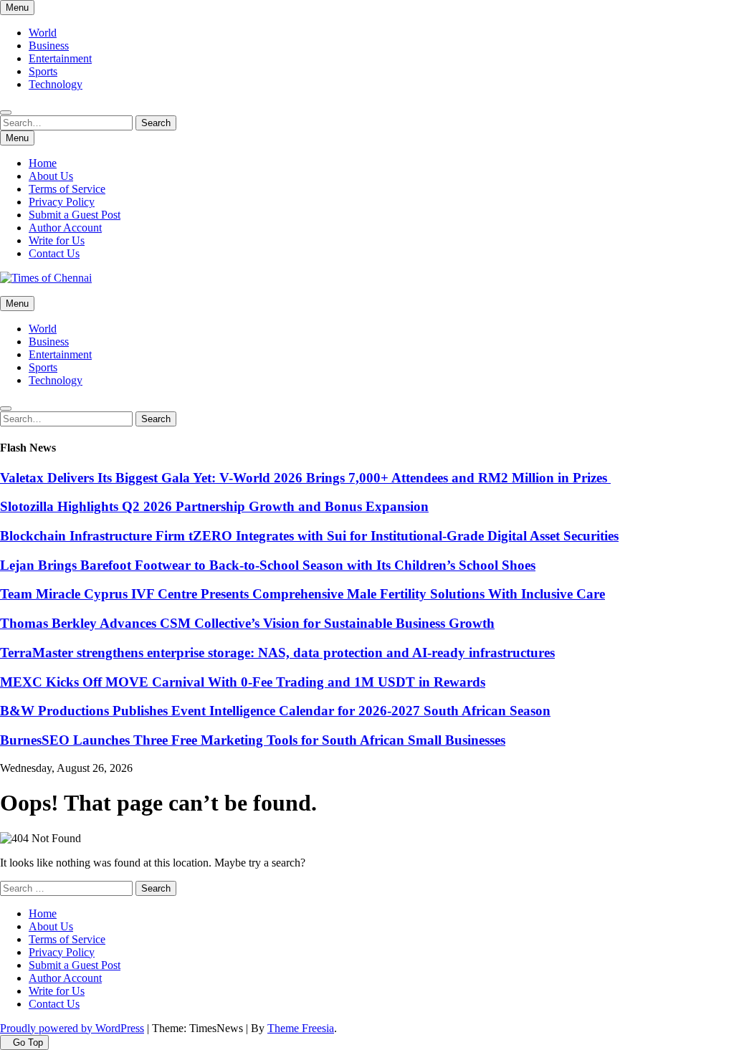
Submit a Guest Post (74, 215)
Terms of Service (67, 189)
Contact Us (54, 253)
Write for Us (57, 240)
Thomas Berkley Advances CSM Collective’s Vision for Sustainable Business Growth (247, 623)
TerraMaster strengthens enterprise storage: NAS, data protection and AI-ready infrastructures (277, 652)
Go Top (28, 1042)
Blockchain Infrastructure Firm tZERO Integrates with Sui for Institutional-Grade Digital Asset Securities (309, 535)
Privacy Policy (62, 202)
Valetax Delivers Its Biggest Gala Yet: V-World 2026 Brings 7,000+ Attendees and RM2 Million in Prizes (305, 477)
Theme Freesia (300, 1028)
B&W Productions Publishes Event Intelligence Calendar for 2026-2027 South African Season (275, 710)
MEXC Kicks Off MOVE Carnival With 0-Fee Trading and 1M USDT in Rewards (242, 681)
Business (49, 45)
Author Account (65, 227)
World (43, 33)
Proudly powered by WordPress (72, 1028)
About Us (51, 176)
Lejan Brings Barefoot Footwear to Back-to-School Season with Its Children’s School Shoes (267, 565)
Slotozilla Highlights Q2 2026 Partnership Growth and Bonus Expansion (214, 506)
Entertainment (60, 58)
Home (43, 163)
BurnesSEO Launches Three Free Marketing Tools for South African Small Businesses (252, 740)
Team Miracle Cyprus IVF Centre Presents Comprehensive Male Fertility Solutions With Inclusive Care (302, 593)
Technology (55, 84)
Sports (43, 71)
